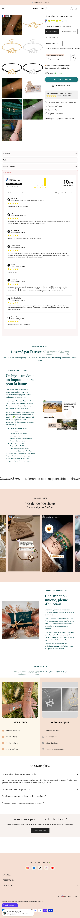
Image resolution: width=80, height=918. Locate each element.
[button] (76, 8)
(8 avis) (64, 21)
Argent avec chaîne (69, 31)
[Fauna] (40, 8)
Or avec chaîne (51, 31)
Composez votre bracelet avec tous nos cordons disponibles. (56, 57)
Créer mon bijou (40, 830)
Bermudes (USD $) (70, 896)
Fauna (10, 901)
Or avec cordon (52, 37)
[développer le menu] (3, 8)
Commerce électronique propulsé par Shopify (27, 901)
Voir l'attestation (14, 184)
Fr (56, 896)
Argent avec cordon (53, 43)
